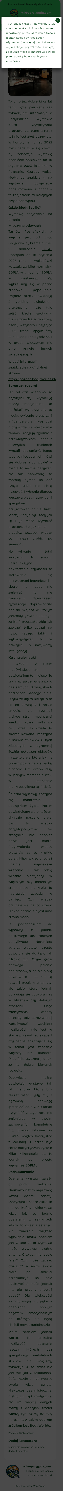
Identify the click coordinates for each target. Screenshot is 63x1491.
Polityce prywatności (27, 47)
